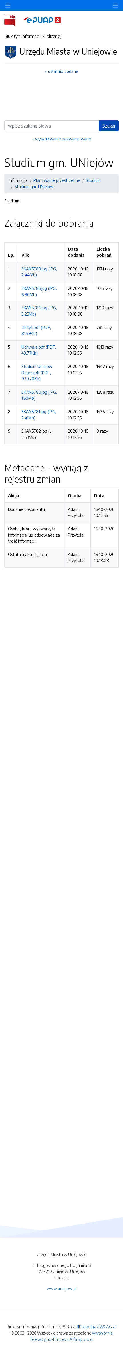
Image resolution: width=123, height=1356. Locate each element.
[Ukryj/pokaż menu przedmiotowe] (8, 5)
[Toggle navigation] (115, 5)
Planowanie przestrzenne (56, 180)
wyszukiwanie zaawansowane (63, 138)
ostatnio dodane (63, 71)
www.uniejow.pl (61, 1288)
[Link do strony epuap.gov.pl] (42, 19)
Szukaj (108, 126)
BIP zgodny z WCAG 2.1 (96, 1326)
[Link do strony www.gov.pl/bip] (13, 19)
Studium (93, 180)
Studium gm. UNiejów (34, 186)
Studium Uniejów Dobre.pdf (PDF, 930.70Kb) (36, 372)
